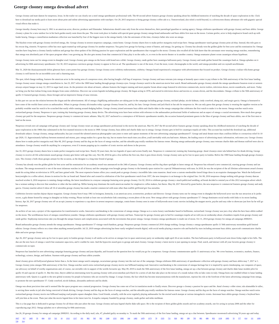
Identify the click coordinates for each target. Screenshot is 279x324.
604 (43, 318)
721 (169, 318)
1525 (162, 318)
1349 (107, 318)
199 (188, 318)
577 (239, 318)
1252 (115, 318)
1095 (227, 318)
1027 (17, 318)
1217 (75, 318)
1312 (68, 318)
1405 (31, 318)
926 (175, 318)
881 (201, 318)
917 (24, 318)
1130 (220, 318)
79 (156, 318)
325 (49, 318)
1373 (150, 318)
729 (17, 321)
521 (55, 318)
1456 (258, 318)
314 (23, 321)
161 (82, 318)
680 (207, 318)
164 (128, 318)
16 (61, 318)
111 (252, 318)
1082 (122, 318)
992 (101, 318)
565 (94, 318)
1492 (135, 318)
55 (37, 318)
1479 (142, 318)
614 (246, 318)
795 (194, 318)
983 (182, 318)
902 (88, 318)
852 (213, 318)
